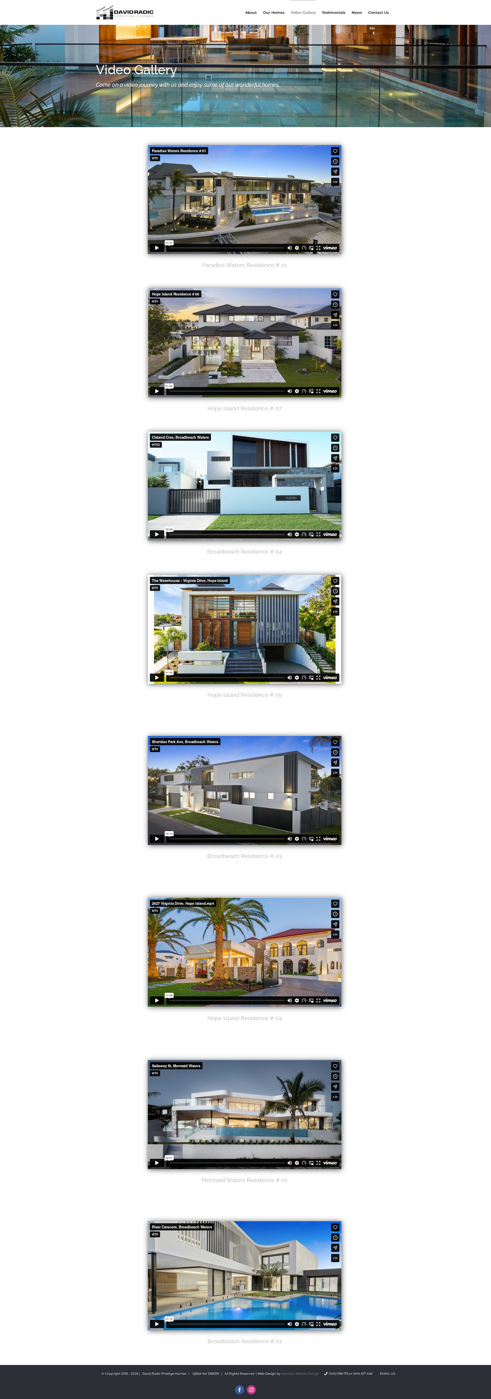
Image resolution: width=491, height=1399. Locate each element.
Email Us (386, 1373)
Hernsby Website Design (300, 1373)
